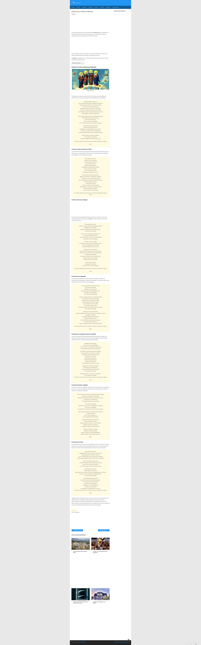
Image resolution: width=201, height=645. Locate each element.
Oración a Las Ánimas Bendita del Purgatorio (100, 552)
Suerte (102, 7)
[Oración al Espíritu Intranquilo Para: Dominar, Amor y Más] (80, 594)
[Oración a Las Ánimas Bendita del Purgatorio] (100, 544)
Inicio (73, 7)
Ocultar (82, 63)
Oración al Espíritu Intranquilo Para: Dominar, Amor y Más (80, 602)
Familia (91, 7)
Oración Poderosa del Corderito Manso (80, 552)
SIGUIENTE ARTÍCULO (103, 530)
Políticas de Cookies (119, 642)
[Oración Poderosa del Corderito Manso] (80, 544)
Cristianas (85, 7)
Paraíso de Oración (81, 642)
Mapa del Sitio (125, 642)
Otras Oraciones (115, 7)
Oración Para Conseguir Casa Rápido (99, 602)
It (129, 642)
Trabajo (108, 7)
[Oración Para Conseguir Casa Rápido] (100, 594)
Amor (79, 7)
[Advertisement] (90, 24)
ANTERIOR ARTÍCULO (77, 530)
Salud (97, 7)
